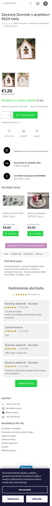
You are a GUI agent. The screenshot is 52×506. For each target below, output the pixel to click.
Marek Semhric (12, 412)
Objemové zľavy (8, 439)
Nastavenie (25, 489)
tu (25, 482)
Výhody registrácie (9, 443)
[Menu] (45, 3)
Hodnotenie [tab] (28, 254)
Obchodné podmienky (11, 428)
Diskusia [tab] (39, 254)
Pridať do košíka (27, 115)
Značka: (11, 26)
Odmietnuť (13, 499)
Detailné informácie (9, 122)
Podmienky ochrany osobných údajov (17, 432)
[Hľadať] (30, 3)
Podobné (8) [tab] (16, 254)
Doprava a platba (8, 436)
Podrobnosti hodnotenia (38, 23)
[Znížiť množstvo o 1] (11, 116)
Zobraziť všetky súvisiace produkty (26, 245)
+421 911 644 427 (13, 404)
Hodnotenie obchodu (26, 288)
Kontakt (4, 446)
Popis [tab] (6, 254)
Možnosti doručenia (39, 106)
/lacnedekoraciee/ (14, 408)
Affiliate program (8, 450)
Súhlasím (37, 499)
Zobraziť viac (26, 383)
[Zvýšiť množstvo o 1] (11, 113)
